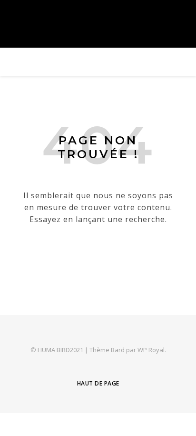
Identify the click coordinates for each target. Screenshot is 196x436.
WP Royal (151, 349)
